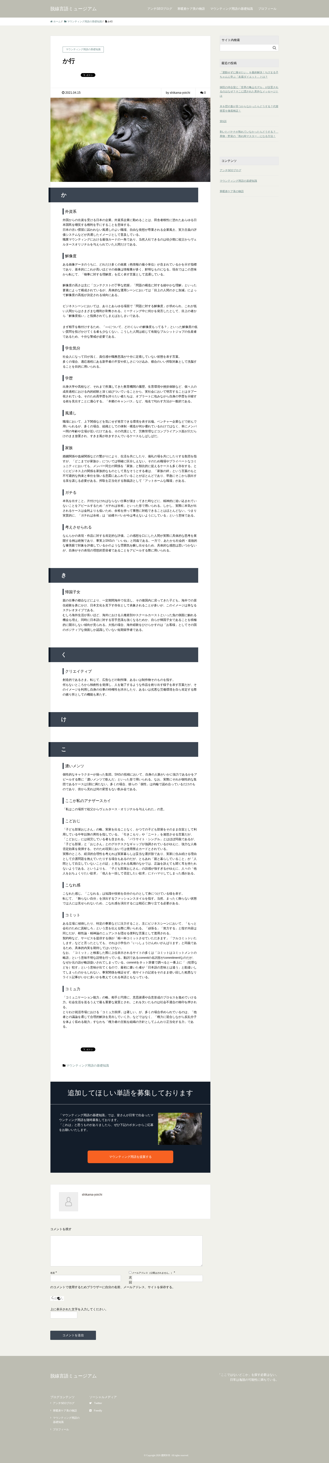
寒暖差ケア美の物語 (191, 8)
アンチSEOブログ (159, 8)
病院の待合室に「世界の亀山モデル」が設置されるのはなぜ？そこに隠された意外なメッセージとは (249, 91)
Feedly (98, 1410)
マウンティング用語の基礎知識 (231, 8)
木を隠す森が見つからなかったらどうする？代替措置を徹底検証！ (249, 108)
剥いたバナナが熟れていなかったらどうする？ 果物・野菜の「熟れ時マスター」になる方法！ (249, 133)
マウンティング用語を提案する (130, 1156)
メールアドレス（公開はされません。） (152, 1273)
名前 (52, 1273)
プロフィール (267, 8)
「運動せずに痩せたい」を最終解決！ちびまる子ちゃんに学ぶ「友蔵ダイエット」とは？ (249, 74)
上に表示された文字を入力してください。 (79, 1309)
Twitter (98, 1403)
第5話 (223, 121)
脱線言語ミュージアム (73, 8)
